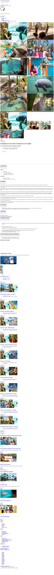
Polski (3, 562)
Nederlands (3, 559)
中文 (2, 564)
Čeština (3, 553)
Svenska (3, 563)
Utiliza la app (2, 16)
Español (3, 556)
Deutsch (3, 555)
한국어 (3, 558)
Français (3, 557)
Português (3, 561)
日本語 (3, 560)
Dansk (3, 554)
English (3, 552)
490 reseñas (3, 141)
